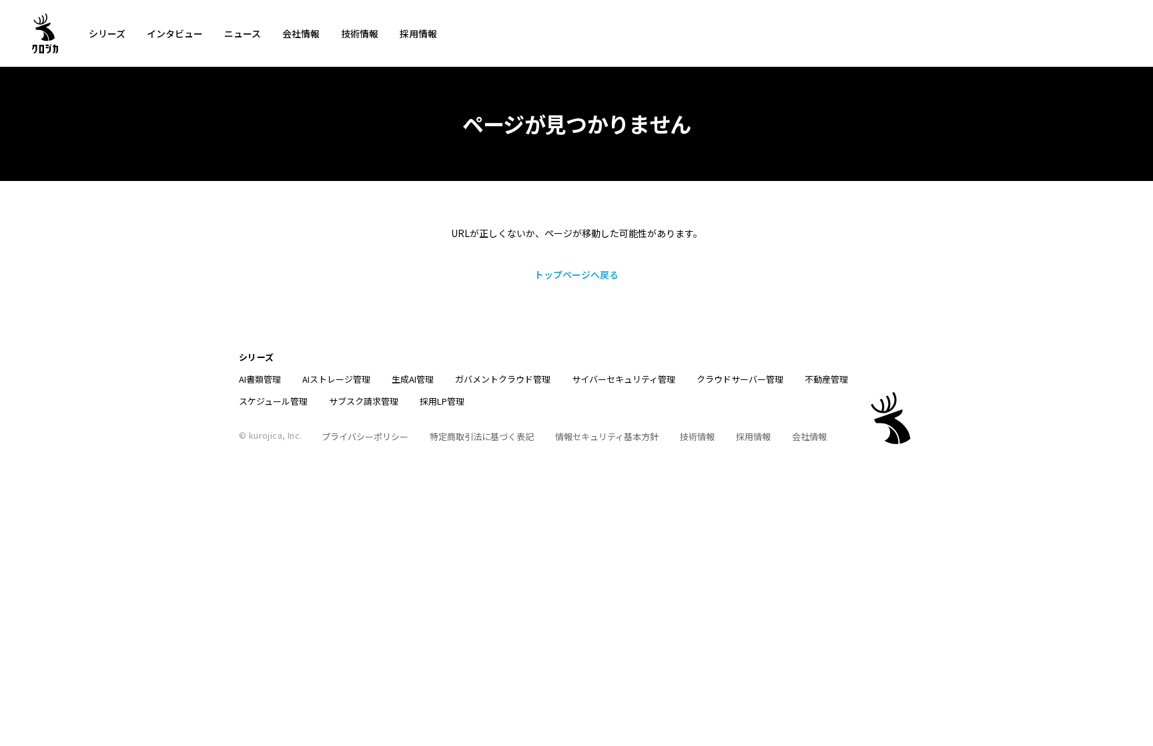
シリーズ (107, 33)
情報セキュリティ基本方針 (607, 436)
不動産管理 (826, 379)
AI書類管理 (260, 379)
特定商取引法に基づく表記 (482, 436)
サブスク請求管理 (363, 401)
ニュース (242, 33)
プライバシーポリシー (365, 436)
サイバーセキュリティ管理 (623, 379)
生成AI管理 (413, 379)
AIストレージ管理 (336, 379)
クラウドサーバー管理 (740, 379)
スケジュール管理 (273, 401)
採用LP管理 (442, 401)
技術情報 (359, 33)
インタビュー (175, 33)
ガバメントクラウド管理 (502, 379)
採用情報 (418, 33)
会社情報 (301, 33)
